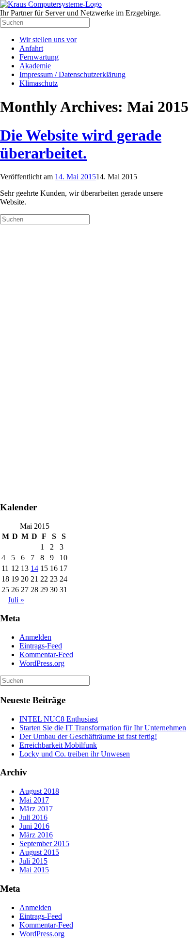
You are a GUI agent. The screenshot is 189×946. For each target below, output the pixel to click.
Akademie (35, 66)
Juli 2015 (33, 861)
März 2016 (36, 835)
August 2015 (39, 852)
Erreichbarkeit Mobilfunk (58, 745)
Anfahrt (31, 48)
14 (34, 568)
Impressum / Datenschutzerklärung (72, 74)
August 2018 (39, 791)
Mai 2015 (34, 870)
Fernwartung (39, 57)
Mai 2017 (34, 800)
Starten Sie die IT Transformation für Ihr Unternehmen (102, 728)
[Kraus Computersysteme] (51, 4)
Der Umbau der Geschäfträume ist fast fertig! (88, 736)
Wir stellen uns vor (48, 39)
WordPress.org (41, 663)
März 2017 (36, 808)
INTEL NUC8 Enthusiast (58, 719)
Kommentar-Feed (46, 654)
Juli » (16, 600)
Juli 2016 (33, 817)
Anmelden (35, 637)
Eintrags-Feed (40, 646)
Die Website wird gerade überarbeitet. (80, 144)
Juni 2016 (34, 826)
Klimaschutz (38, 83)
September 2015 (44, 843)
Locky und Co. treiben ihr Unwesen (74, 754)
